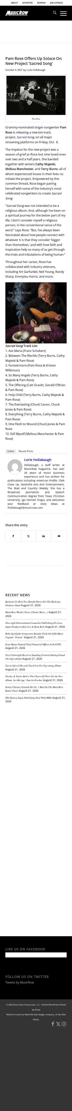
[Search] (52, 13)
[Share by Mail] (58, 536)
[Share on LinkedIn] (43, 536)
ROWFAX (41, 2)
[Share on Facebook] (13, 536)
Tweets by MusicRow (19, 982)
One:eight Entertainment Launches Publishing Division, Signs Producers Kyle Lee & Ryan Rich (34, 624)
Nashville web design (35, 1014)
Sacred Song (25, 137)
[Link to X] (58, 1025)
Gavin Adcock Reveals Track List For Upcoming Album (33, 665)
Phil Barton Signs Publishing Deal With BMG (28, 697)
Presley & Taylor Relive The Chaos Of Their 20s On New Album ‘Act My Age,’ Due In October (34, 678)
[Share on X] (28, 536)
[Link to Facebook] (53, 1025)
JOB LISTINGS (56, 2)
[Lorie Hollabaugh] (15, 473)
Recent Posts (26, 451)
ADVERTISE (27, 2)
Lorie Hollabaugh (36, 70)
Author (10, 451)
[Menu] (61, 13)
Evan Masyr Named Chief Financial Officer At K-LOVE (33, 644)
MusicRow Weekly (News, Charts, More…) (26, 612)
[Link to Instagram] (64, 1025)
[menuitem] (14, 3)
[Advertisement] (33, 731)
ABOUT (14, 2)
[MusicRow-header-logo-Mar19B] (29, 13)
